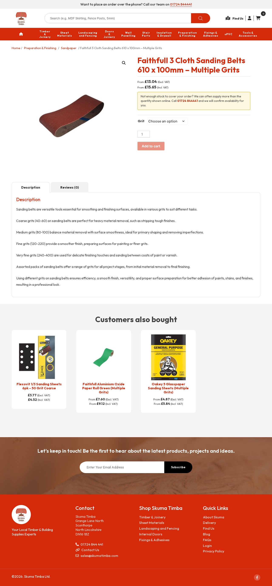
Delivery (209, 523)
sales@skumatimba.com (99, 555)
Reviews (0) (69, 187)
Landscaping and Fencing (159, 528)
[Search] (200, 18)
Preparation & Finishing (40, 48)
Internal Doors (150, 534)
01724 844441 (181, 4)
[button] (124, 63)
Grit (141, 121)
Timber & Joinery (152, 517)
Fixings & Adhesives (154, 540)
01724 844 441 (92, 544)
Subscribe (178, 467)
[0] (257, 18)
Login (207, 545)
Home (16, 48)
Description (30, 187)
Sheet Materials (151, 523)
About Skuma (213, 517)
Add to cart (151, 146)
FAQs (207, 540)
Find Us (208, 528)
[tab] (31, 187)
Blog (206, 534)
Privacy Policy (213, 551)
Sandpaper (68, 48)
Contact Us (90, 550)
